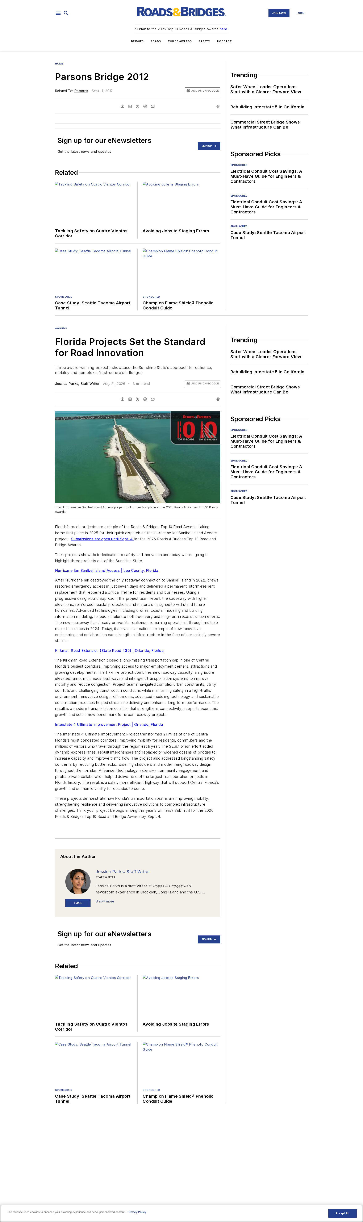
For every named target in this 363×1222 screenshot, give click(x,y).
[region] (181, 1213)
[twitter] (137, 106)
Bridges (137, 41)
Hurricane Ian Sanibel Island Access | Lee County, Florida (106, 570)
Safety (204, 41)
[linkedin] (130, 106)
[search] (66, 13)
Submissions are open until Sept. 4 (102, 539)
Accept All (342, 1213)
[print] (218, 106)
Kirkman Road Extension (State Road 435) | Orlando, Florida (109, 650)
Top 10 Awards (180, 41)
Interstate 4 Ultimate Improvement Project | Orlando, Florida (109, 724)
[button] (58, 13)
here (223, 29)
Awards (61, 328)
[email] (153, 106)
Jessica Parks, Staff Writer (77, 383)
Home (59, 63)
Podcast (224, 41)
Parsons (81, 91)
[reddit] (145, 106)
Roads (156, 41)
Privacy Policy (137, 1212)
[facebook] (122, 106)
